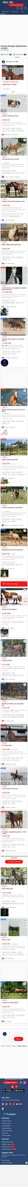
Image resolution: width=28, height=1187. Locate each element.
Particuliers (6, 54)
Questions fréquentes (7, 1162)
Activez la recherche (15, 861)
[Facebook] (20, 1082)
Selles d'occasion (6, 1135)
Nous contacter (6, 1160)
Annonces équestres (7, 1130)
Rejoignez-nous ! (10, 1082)
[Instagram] (24, 1082)
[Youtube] (12, 1086)
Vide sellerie (5, 1133)
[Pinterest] (16, 1086)
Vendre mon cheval (11, 584)
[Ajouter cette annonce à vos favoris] (24, 96)
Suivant (19, 1039)
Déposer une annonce (16, 5)
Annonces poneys (6, 1123)
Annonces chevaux (7, 1121)
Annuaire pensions (6, 1128)
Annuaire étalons (6, 1125)
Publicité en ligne (6, 1144)
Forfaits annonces (6, 1146)
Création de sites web (7, 1149)
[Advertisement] (14, 30)
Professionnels (19, 54)
